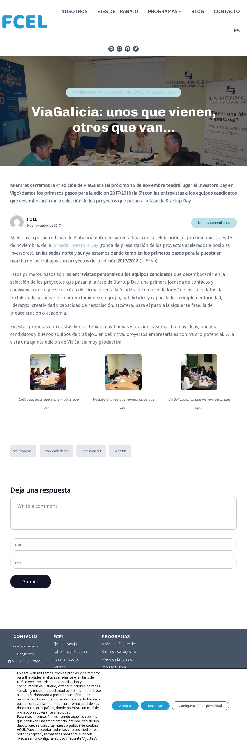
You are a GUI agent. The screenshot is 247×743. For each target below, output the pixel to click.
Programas (163, 12)
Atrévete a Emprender (119, 643)
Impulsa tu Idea (114, 667)
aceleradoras (22, 451)
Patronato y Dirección (70, 651)
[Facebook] (127, 49)
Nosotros (74, 12)
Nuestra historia (65, 659)
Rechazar (155, 705)
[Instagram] (119, 49)
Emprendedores (88, 92)
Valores (59, 667)
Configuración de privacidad (200, 705)
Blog (197, 12)
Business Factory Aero (119, 651)
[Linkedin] (111, 49)
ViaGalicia (165, 92)
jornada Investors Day (75, 245)
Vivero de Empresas (117, 659)
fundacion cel (91, 451)
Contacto (227, 12)
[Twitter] (136, 49)
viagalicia (120, 451)
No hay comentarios (214, 222)
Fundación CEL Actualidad (129, 92)
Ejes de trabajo (117, 12)
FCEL (32, 219)
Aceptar (125, 705)
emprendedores (56, 451)
